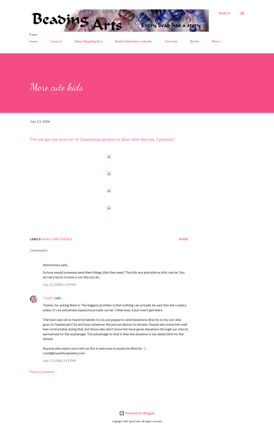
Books (194, 41)
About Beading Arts (88, 41)
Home (33, 41)
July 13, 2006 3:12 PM (59, 360)
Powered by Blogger (139, 413)
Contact (56, 41)
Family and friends (57, 239)
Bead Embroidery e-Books (133, 41)
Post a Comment (42, 372)
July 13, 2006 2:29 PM (59, 284)
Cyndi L (48, 298)
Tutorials (171, 41)
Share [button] (183, 239)
